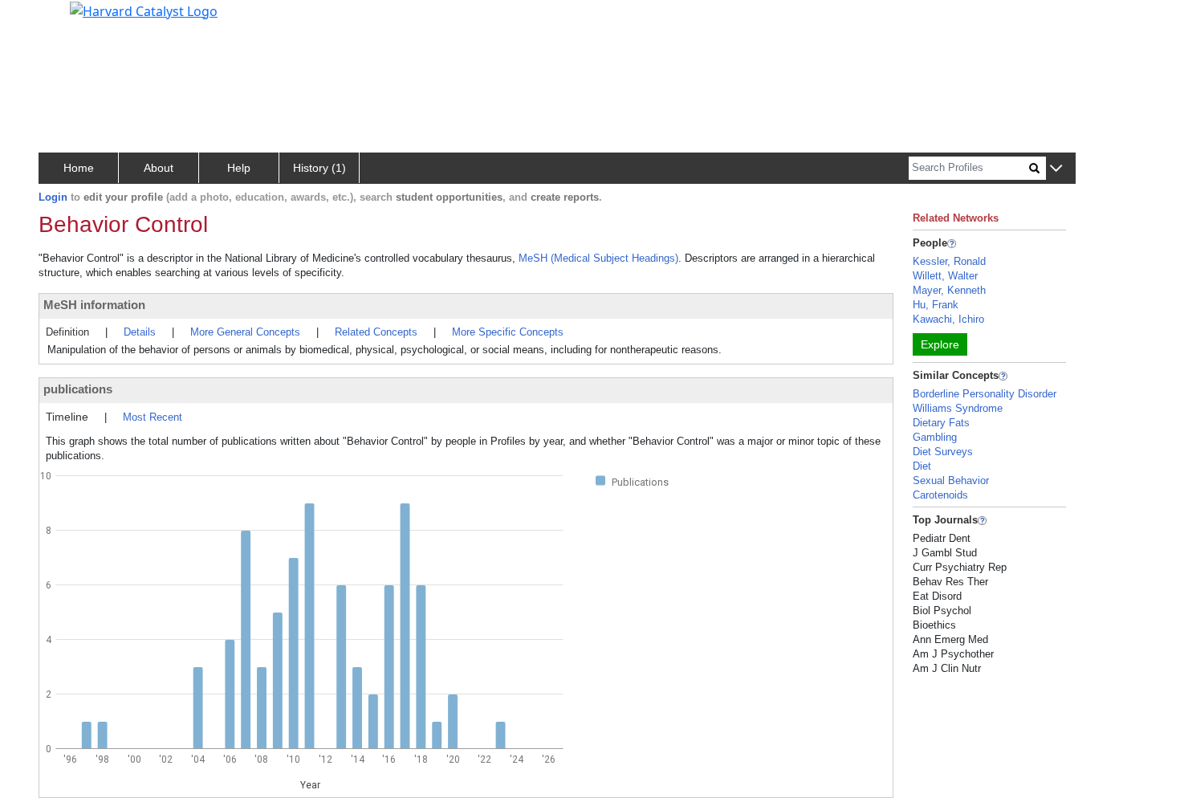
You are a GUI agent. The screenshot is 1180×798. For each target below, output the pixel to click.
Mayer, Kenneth (949, 290)
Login (53, 197)
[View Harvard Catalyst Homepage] (144, 9)
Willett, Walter (945, 276)
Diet (922, 466)
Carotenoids (940, 495)
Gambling (935, 437)
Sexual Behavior (951, 480)
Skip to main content (67, 19)
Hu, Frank (935, 305)
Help (238, 167)
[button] (1056, 169)
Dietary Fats (941, 423)
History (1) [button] (319, 167)
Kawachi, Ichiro (948, 319)
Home (78, 167)
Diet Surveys (943, 452)
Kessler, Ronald (949, 261)
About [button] (158, 167)
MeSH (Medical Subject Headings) (598, 258)
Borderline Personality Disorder (984, 394)
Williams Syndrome (958, 408)
